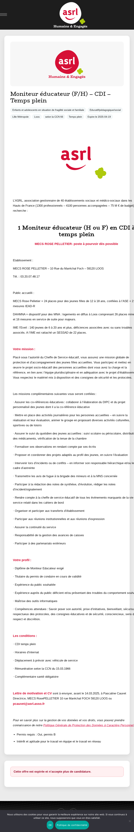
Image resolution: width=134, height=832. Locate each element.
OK (50, 825)
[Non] (129, 821)
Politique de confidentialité (72, 825)
